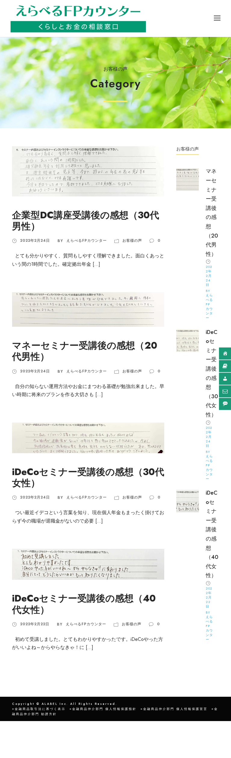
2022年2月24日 (35, 240)
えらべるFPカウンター (86, 240)
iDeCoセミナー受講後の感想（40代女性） (84, 604)
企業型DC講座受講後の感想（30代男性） (85, 220)
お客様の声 (132, 240)
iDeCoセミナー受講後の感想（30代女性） (88, 477)
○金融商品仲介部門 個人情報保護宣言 (174, 709)
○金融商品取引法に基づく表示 (39, 709)
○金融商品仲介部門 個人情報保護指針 (103, 709)
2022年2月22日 (34, 624)
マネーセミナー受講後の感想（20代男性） (84, 351)
